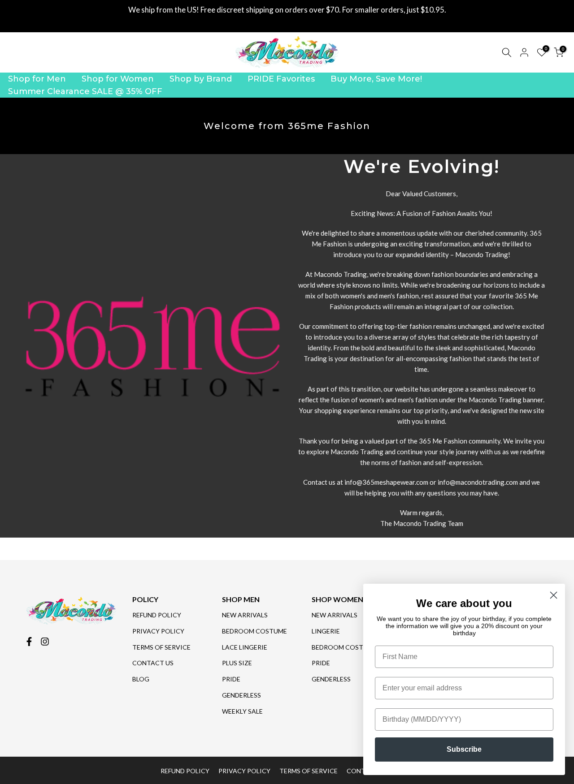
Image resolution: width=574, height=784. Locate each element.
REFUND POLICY (156, 615)
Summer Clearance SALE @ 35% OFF (85, 91)
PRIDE (231, 679)
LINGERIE (326, 631)
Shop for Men (37, 79)
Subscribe (464, 749)
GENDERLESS (241, 695)
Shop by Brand (201, 79)
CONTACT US (153, 663)
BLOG (140, 679)
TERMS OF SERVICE (161, 647)
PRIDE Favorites (281, 79)
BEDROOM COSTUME (254, 631)
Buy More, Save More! (376, 79)
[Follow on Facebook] (29, 641)
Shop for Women (118, 79)
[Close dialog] (553, 595)
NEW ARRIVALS (245, 615)
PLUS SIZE (237, 663)
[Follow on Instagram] (44, 641)
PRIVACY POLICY (158, 631)
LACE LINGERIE (244, 647)
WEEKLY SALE (242, 711)
